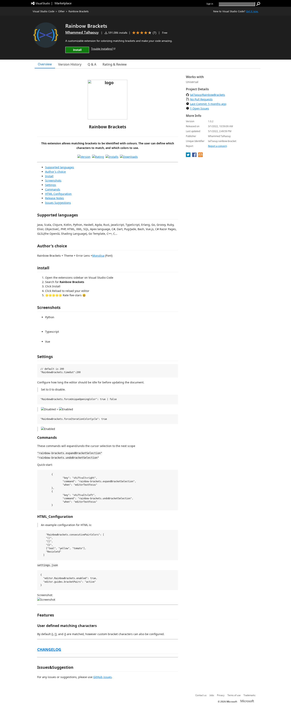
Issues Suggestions (58, 203)
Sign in (209, 3)
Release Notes (54, 198)
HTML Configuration (58, 194)
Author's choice (55, 171)
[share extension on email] (200, 156)
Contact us (200, 695)
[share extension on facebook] (195, 156)
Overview (45, 64)
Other (61, 11)
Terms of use (234, 695)
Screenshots (53, 180)
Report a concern (217, 146)
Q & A (92, 64)
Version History (69, 64)
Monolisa (98, 255)
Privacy (220, 695)
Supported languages (59, 167)
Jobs (211, 695)
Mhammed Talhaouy (82, 32)
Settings (50, 185)
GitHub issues (102, 677)
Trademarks (249, 695)
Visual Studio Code (43, 11)
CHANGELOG (49, 649)
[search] (258, 4)
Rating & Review (115, 64)
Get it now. (252, 11)
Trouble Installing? (102, 48)
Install (49, 176)
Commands (52, 189)
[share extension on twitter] (188, 156)
